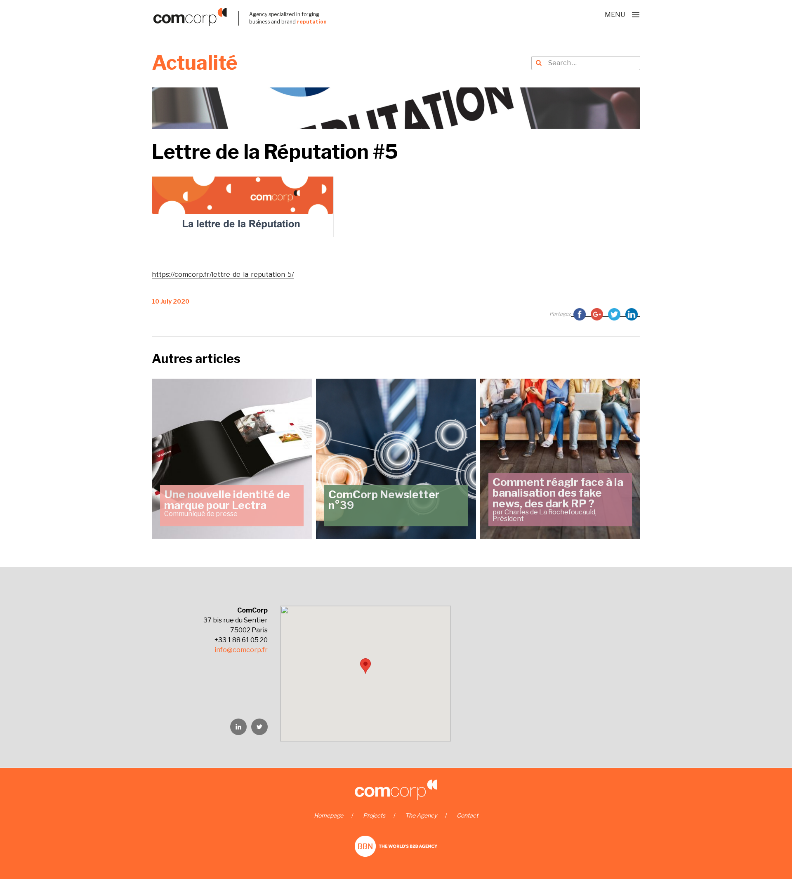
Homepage (328, 815)
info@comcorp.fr (241, 650)
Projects (374, 815)
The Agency (421, 815)
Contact (467, 815)
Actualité (195, 63)
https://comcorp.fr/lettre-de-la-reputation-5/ (223, 274)
